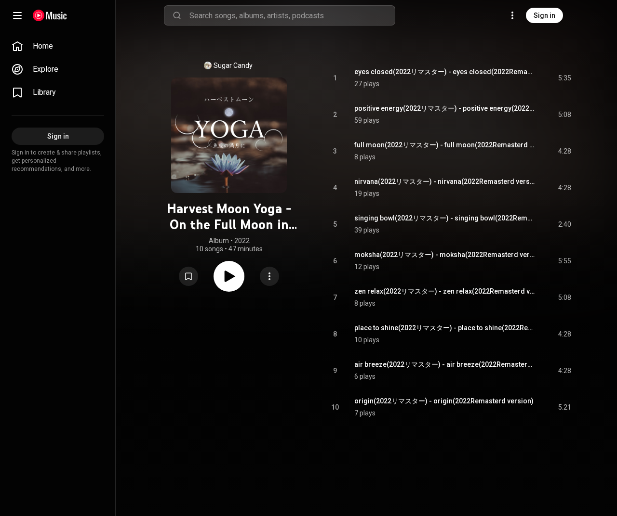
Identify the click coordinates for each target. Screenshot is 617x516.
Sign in (544, 15)
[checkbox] (564, 78)
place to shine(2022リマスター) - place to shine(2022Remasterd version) (445, 328)
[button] (188, 276)
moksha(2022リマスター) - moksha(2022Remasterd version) (445, 254)
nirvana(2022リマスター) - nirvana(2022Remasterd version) (445, 181)
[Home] (50, 15)
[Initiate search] (177, 15)
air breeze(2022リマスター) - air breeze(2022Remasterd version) (445, 364)
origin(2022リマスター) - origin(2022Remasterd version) (444, 401)
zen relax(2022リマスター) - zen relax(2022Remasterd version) (445, 291)
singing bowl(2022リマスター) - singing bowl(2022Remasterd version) (445, 218)
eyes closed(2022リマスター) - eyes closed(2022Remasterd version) (445, 72)
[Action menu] (269, 276)
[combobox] (292, 15)
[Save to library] (188, 276)
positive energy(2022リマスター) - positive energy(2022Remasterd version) (445, 108)
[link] (58, 46)
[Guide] (17, 15)
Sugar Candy (233, 65)
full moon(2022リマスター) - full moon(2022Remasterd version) (445, 145)
